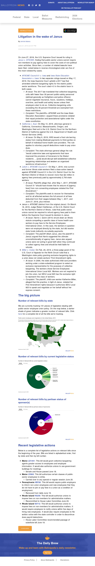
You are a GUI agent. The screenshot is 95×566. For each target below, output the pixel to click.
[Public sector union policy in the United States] (46, 351)
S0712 (37, 503)
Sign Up (47, 553)
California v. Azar (29, 123)
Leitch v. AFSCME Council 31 (34, 166)
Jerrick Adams (25, 41)
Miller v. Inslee (28, 249)
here (20, 313)
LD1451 (31, 460)
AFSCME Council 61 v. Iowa (34, 75)
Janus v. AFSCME (26, 60)
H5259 (37, 495)
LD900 (31, 474)
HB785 (38, 482)
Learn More (25, 528)
